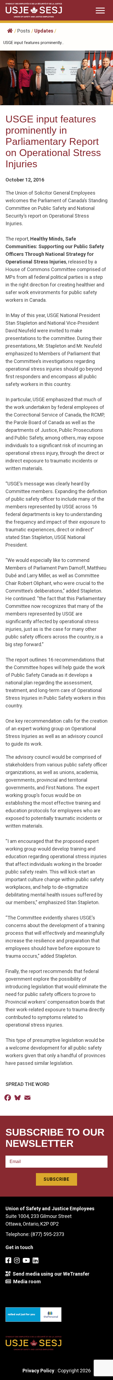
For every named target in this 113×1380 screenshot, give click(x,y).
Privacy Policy (38, 1370)
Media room (26, 1281)
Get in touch (19, 1247)
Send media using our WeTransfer (49, 1274)
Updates (43, 31)
